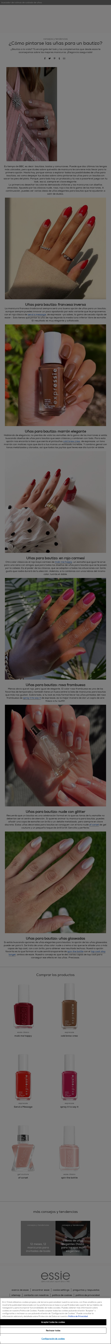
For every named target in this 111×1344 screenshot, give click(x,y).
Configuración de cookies (53, 1338)
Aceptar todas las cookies (53, 1322)
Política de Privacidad (78, 1316)
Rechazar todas (53, 1330)
